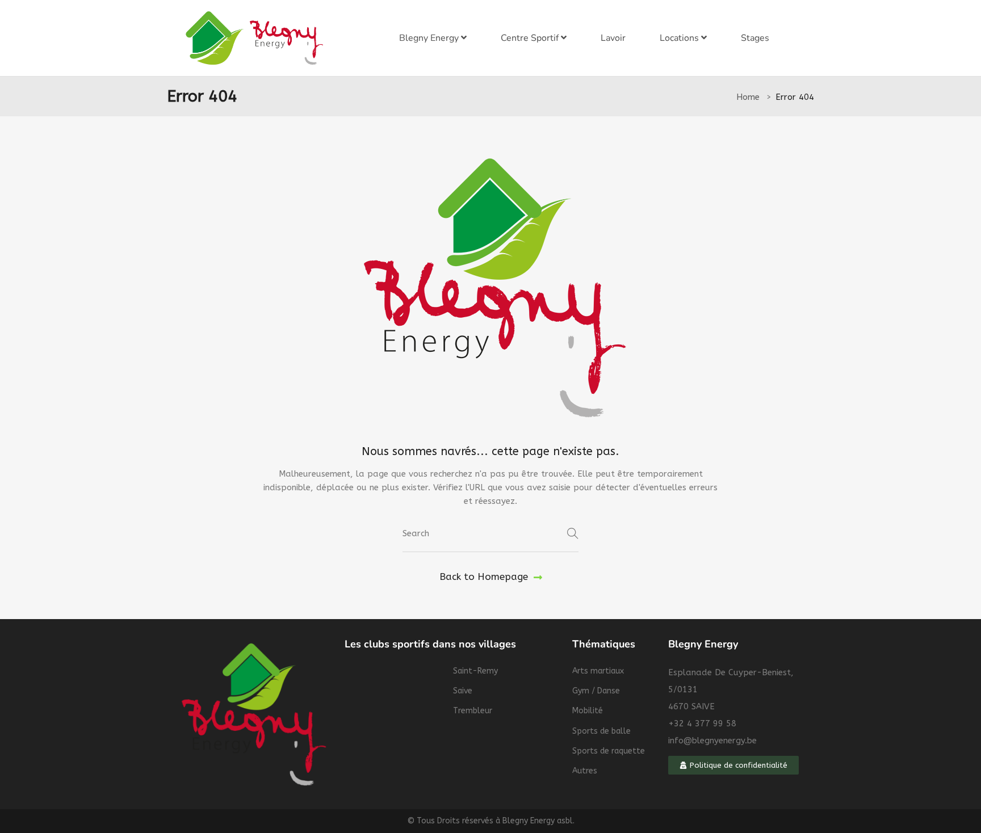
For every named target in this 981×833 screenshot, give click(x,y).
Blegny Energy (430, 38)
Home (748, 97)
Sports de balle (601, 731)
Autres (584, 771)
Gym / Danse (596, 691)
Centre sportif (531, 38)
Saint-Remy (475, 671)
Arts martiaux (598, 671)
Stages (755, 38)
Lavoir (613, 38)
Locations (680, 38)
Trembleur (472, 711)
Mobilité (587, 711)
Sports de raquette (608, 751)
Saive (462, 691)
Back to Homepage (483, 576)
